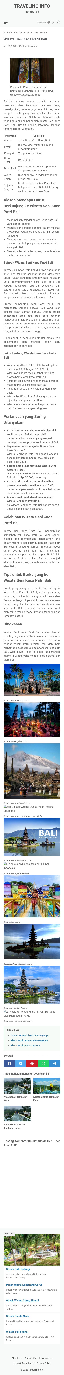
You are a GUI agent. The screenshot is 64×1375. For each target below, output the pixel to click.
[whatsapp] (43, 1063)
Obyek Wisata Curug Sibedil (22, 1300)
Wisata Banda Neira (17, 1316)
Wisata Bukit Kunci (17, 1331)
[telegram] (54, 1063)
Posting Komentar (28, 46)
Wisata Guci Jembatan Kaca (25, 1045)
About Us (16, 1358)
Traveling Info (32, 6)
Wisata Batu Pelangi (18, 1269)
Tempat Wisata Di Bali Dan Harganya (29, 1035)
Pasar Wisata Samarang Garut (24, 1284)
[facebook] (9, 1063)
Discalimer (44, 1358)
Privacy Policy (43, 1363)
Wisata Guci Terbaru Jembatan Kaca (29, 1040)
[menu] (7, 22)
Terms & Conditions (23, 1363)
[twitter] (20, 1063)
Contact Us (30, 1358)
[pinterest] (32, 1063)
